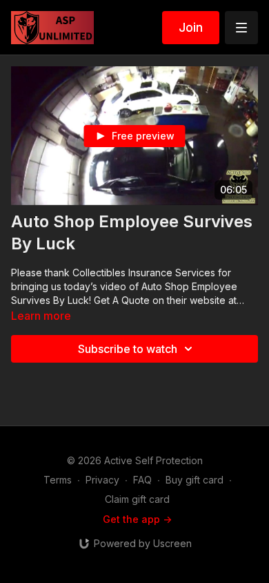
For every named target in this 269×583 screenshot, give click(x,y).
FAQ (142, 480)
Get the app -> (137, 519)
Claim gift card (137, 499)
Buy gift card (194, 480)
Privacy (102, 480)
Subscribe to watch (127, 349)
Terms (57, 480)
